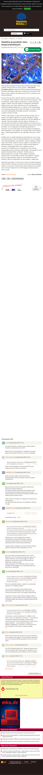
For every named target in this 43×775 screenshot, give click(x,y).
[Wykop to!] (7, 189)
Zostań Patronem (7, 677)
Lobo (6, 442)
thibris (7, 632)
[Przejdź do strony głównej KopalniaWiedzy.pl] (21, 19)
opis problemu (9, 668)
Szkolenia (33, 762)
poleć (41, 188)
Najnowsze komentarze (9, 745)
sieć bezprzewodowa (17, 178)
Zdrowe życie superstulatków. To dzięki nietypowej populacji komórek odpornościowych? (21, 736)
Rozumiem (27, 8)
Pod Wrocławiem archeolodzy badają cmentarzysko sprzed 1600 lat (20, 741)
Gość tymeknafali (10, 457)
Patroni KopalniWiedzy (21, 695)
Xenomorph (8, 521)
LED (8, 178)
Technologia (20, 47)
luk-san (7, 552)
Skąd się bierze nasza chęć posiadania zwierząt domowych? (18, 733)
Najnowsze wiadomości (9, 730)
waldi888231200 (10, 472)
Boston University (11, 174)
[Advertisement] (21, 283)
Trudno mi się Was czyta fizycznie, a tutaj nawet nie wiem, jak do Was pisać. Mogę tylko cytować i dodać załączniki (21, 751)
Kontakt (26, 762)
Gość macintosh (9, 605)
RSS (4, 762)
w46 (6, 483)
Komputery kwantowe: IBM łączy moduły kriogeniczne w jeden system (21, 739)
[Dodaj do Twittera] (19, 189)
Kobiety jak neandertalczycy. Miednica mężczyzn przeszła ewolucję (20, 748)
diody (3, 178)
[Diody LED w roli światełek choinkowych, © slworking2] (21, 83)
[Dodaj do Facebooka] (13, 189)
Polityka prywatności (15, 762)
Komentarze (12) (7, 439)
